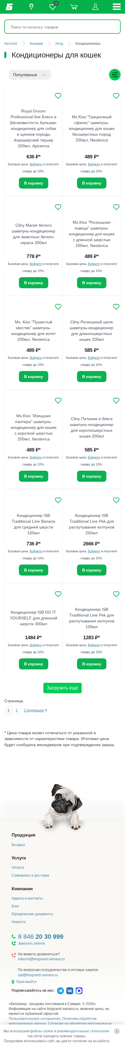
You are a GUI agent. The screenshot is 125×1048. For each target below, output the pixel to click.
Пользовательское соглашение (34, 1019)
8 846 (40, 936)
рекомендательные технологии (83, 1031)
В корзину (33, 183)
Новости (19, 922)
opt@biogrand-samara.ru (38, 975)
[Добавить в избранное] (58, 95)
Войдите (36, 164)
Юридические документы (32, 914)
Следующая (34, 710)
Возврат (18, 845)
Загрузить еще (62, 687)
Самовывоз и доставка (30, 875)
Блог (15, 906)
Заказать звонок (31, 943)
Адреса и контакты (27, 898)
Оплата (18, 868)
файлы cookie (41, 1031)
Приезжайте (26, 982)
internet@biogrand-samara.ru (41, 959)
